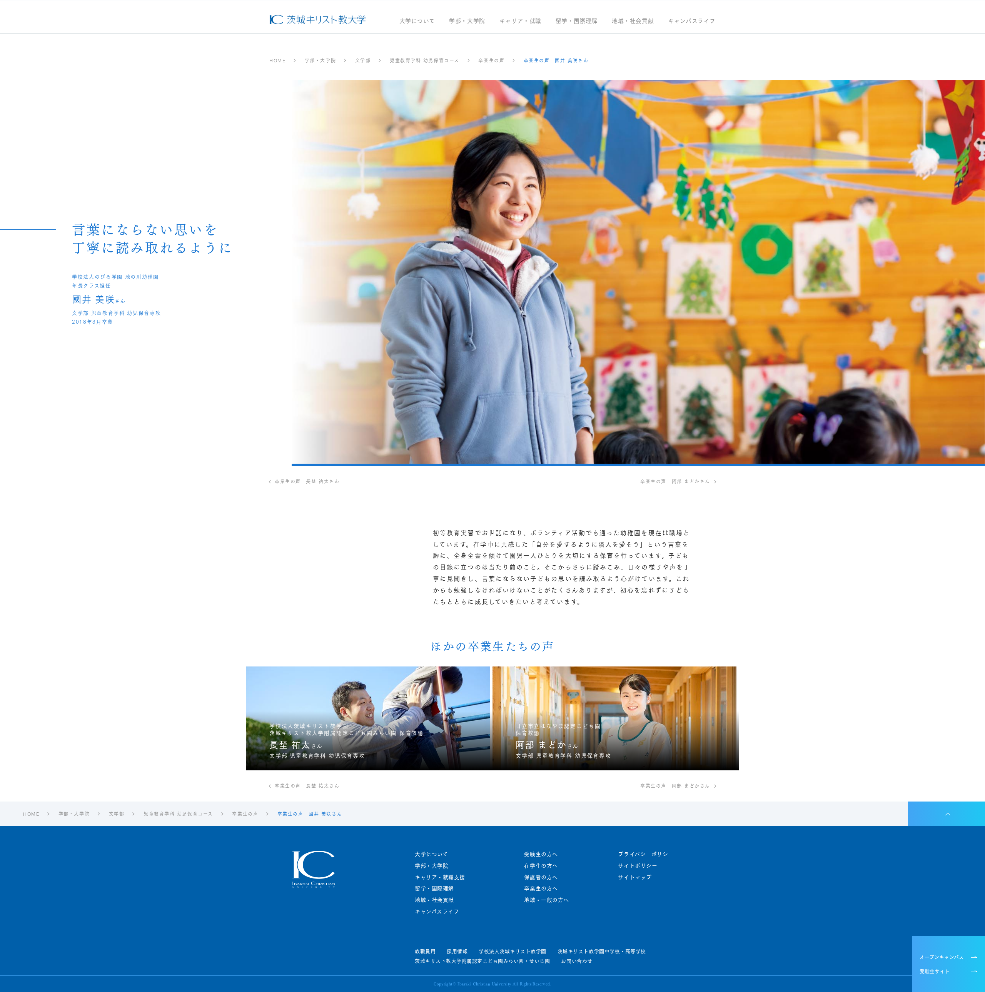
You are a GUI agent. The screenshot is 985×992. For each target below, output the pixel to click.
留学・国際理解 (577, 21)
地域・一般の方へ (546, 900)
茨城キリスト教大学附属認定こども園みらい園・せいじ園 (482, 961)
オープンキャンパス (942, 956)
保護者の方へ (541, 877)
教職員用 (425, 951)
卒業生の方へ (541, 888)
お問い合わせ (576, 961)
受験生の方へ (541, 854)
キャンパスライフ (692, 21)
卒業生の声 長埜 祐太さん (307, 481)
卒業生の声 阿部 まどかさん (675, 481)
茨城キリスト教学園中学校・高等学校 (602, 951)
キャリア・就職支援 (440, 877)
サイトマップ (634, 877)
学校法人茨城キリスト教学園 (512, 951)
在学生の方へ (541, 865)
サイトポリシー (637, 865)
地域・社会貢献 (633, 21)
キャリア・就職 (520, 21)
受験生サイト (935, 971)
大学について (417, 21)
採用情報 (457, 951)
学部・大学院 (467, 21)
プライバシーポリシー (646, 854)
